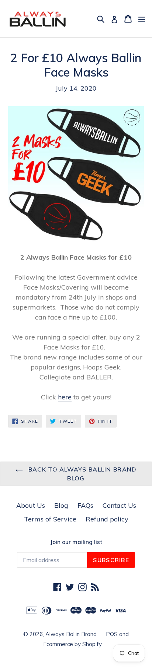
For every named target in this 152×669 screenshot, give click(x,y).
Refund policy (107, 519)
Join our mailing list (76, 542)
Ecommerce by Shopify (72, 644)
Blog (61, 505)
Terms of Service (50, 519)
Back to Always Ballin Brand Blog (82, 474)
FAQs (85, 505)
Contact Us (119, 505)
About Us (30, 505)
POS (112, 634)
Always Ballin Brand (71, 634)
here (65, 397)
